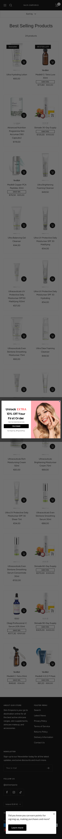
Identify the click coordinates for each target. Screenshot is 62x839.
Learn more (17, 827)
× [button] (54, 814)
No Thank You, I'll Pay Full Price (16, 431)
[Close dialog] (59, 401)
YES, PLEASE (16, 426)
